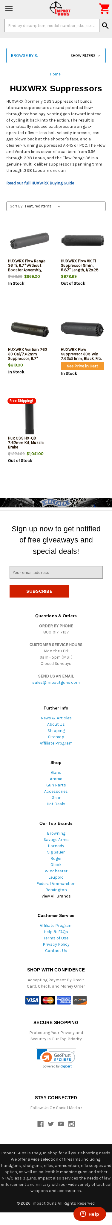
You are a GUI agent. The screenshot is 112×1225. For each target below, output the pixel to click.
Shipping (56, 730)
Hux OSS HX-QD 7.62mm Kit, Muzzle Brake (26, 442)
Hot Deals (56, 803)
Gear (56, 797)
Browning (56, 833)
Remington (56, 889)
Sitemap (56, 736)
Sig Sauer (56, 852)
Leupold (56, 877)
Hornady (56, 845)
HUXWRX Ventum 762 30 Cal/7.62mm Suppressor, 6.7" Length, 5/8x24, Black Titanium (28, 358)
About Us (56, 724)
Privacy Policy (56, 944)
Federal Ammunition (56, 883)
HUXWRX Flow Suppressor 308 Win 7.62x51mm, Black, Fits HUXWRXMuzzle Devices (81, 358)
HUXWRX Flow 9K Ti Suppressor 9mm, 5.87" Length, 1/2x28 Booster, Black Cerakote (80, 270)
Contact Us (56, 950)
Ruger (56, 858)
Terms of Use (56, 938)
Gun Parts (56, 785)
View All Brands (56, 896)
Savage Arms (56, 839)
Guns (56, 772)
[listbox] (44, 206)
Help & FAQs (56, 931)
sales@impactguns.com (56, 682)
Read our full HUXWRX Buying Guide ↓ (41, 183)
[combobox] (51, 25)
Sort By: (16, 206)
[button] (56, 55)
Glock (56, 864)
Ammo (56, 778)
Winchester (56, 871)
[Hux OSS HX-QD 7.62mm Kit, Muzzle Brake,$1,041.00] (29, 418)
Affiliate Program (56, 743)
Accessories (56, 791)
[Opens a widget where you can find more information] (89, 1214)
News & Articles (56, 718)
